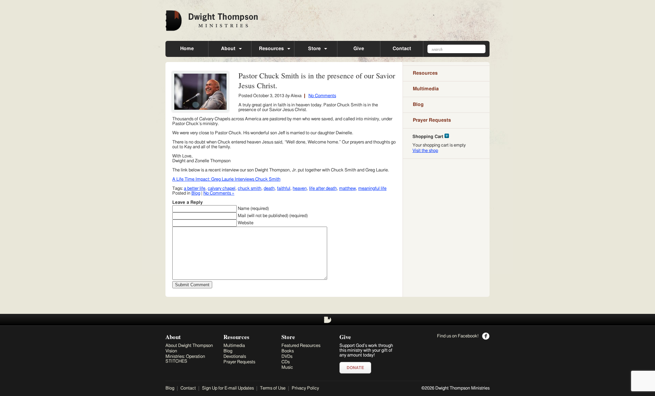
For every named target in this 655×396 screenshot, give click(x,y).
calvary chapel (221, 188)
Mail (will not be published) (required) (273, 216)
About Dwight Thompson (189, 346)
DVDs (286, 356)
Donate (355, 368)
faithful (283, 188)
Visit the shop (425, 151)
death (269, 188)
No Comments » (218, 193)
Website (245, 223)
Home (187, 48)
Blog (195, 193)
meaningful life (372, 188)
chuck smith (249, 188)
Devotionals (234, 356)
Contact (402, 48)
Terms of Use (273, 388)
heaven (300, 188)
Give (358, 48)
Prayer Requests (432, 120)
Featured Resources (300, 346)
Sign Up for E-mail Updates (228, 388)
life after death (323, 188)
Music (287, 367)
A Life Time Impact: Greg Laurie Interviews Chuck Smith (226, 179)
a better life (194, 188)
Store (314, 48)
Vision (171, 351)
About (228, 48)
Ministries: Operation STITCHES (185, 359)
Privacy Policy (305, 388)
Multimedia (426, 89)
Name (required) (253, 209)
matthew (347, 188)
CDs (285, 362)
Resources (271, 48)
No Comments (322, 96)
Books (287, 351)
